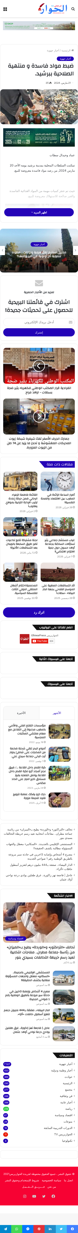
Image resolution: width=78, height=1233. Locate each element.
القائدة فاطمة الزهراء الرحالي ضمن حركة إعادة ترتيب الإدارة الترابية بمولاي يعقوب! (21, 500)
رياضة (68, 1108)
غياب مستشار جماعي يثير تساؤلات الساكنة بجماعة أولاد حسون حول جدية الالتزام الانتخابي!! (60, 546)
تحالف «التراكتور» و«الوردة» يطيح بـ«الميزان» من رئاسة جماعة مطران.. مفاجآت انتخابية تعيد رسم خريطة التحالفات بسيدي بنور (38, 833)
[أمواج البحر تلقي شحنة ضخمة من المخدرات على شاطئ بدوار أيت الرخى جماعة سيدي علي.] (60, 754)
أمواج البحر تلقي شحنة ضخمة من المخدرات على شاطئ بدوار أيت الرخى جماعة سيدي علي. (28, 752)
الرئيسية (66, 50)
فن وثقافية (66, 1096)
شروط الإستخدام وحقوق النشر (22, 1180)
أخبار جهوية (53, 50)
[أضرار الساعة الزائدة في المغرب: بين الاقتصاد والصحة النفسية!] (58, 481)
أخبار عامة (66, 1102)
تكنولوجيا (67, 1140)
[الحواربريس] (52, 8)
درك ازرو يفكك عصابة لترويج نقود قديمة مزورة (29, 796)
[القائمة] (5, 10)
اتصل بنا (68, 1180)
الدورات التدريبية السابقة (58, 1128)
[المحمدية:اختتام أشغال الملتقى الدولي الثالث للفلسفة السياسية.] (20, 572)
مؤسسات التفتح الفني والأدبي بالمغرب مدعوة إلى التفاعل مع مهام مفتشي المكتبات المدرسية (27, 731)
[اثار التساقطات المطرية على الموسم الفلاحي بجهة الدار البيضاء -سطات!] (58, 572)
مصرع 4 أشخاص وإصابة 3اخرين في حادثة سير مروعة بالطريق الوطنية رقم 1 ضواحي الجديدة (27, 995)
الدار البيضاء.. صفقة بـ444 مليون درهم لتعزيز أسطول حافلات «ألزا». (27, 1012)
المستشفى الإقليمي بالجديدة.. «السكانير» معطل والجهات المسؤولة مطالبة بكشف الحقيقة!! (27, 976)
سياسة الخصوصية (51, 1180)
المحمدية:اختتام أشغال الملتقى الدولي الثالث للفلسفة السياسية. (23, 589)
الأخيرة (21, 713)
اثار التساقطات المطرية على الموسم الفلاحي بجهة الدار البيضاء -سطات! (58, 589)
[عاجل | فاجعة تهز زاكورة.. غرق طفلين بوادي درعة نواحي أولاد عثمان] (64, 1033)
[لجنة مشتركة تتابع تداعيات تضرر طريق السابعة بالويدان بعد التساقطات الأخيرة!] (20, 526)
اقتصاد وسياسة (63, 1115)
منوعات (68, 1121)
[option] (39, 250)
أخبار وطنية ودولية (61, 1070)
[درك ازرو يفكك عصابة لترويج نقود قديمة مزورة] (60, 800)
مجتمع (68, 1089)
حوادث (68, 1076)
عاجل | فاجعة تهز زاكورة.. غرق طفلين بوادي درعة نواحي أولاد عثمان (27, 1030)
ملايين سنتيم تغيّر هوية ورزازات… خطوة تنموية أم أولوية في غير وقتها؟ (39, 254)
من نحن (51, 1186)
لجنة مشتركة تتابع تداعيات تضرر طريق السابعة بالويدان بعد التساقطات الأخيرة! (21, 544)
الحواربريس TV (63, 1134)
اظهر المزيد (40, 212)
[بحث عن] (73, 10)
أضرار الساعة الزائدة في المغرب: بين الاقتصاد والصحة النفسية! (58, 498)
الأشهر (57, 713)
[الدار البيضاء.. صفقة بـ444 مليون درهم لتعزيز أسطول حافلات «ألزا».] (64, 1015)
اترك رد (39, 612)
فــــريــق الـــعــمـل (33, 1186)
